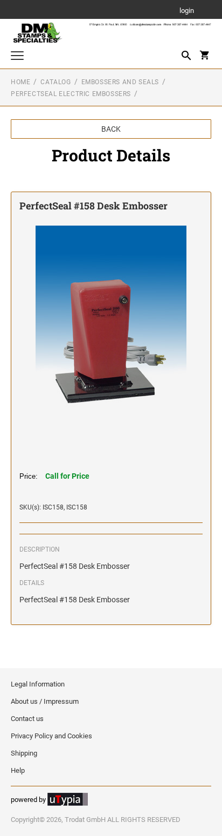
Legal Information (38, 684)
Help (18, 770)
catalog (55, 82)
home (20, 82)
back (111, 129)
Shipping (24, 753)
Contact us (27, 719)
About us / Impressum (45, 701)
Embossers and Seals (120, 82)
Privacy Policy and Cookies (51, 736)
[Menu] (17, 57)
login (186, 11)
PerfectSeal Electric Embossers (71, 94)
